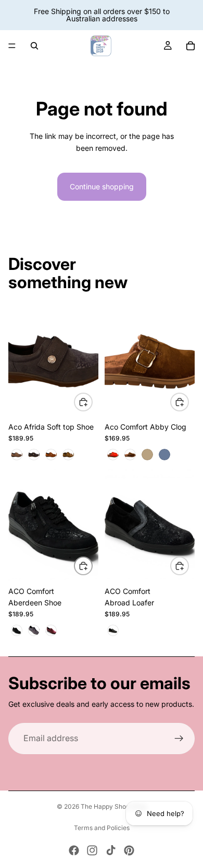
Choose (92, 401)
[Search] (34, 45)
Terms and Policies (102, 828)
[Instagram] (92, 850)
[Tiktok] (111, 850)
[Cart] (190, 45)
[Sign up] (179, 738)
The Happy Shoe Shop (113, 806)
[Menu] (12, 46)
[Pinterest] (129, 850)
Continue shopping (102, 186)
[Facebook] (74, 850)
